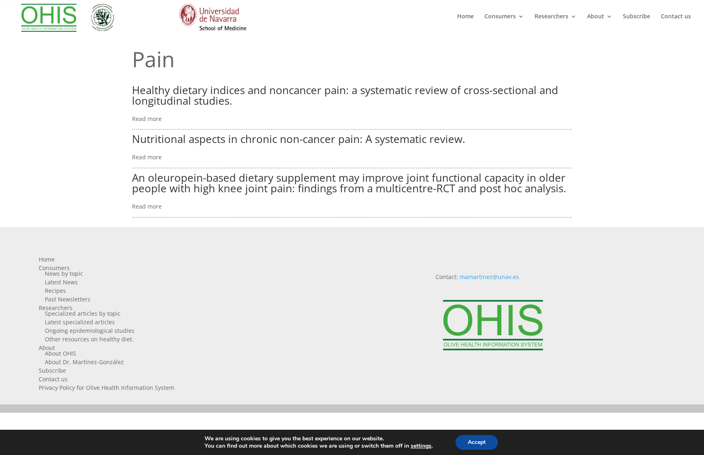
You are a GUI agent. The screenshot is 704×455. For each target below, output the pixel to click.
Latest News (61, 282)
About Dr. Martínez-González (84, 362)
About (595, 16)
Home (465, 16)
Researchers (551, 16)
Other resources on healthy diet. (89, 339)
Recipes (55, 291)
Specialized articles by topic (83, 313)
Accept (477, 442)
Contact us (676, 16)
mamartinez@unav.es (489, 277)
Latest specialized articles (80, 322)
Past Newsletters (67, 299)
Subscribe (636, 16)
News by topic (64, 273)
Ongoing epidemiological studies (89, 330)
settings (421, 446)
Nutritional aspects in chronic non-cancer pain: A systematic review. (298, 139)
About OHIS (60, 353)
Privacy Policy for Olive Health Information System (106, 387)
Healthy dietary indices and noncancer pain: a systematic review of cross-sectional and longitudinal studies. (345, 95)
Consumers (500, 16)
